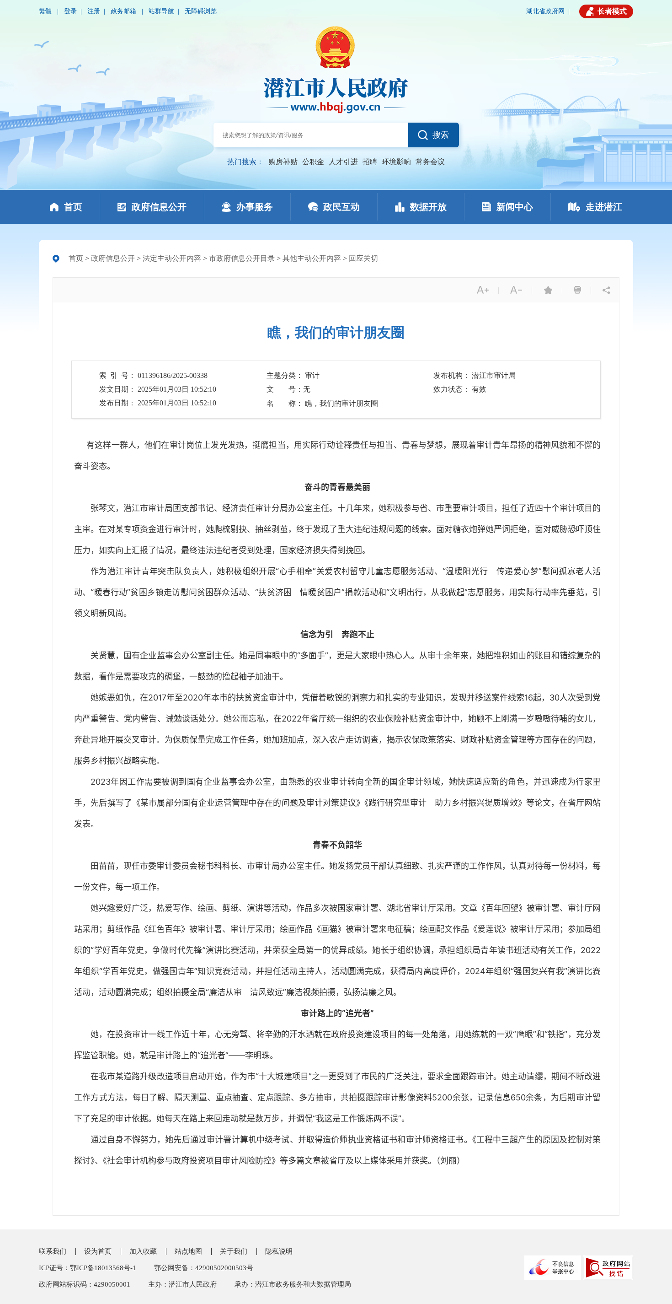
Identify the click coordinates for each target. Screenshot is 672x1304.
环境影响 (396, 162)
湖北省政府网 (545, 11)
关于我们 (233, 1251)
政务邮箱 (124, 11)
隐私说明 (279, 1251)
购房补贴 (283, 162)
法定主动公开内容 (172, 258)
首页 (76, 258)
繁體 (46, 11)
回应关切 (363, 258)
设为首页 (98, 1251)
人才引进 (343, 162)
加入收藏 (143, 1251)
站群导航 (161, 11)
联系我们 (52, 1251)
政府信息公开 (113, 258)
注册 (93, 11)
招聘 (370, 162)
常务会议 (430, 162)
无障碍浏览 (201, 11)
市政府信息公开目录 (242, 258)
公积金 (313, 162)
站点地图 (188, 1251)
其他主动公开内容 (312, 258)
